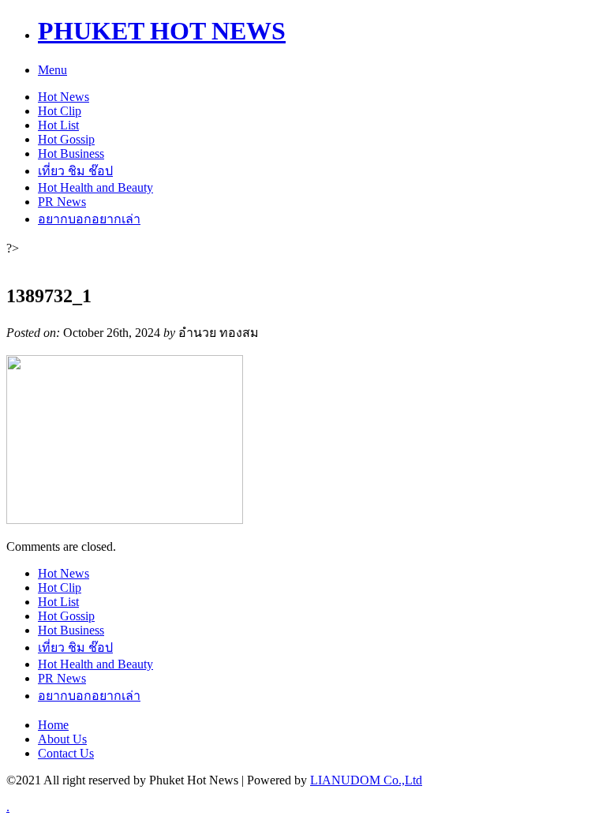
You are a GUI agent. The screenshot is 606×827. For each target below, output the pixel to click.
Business (71, 153)
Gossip (66, 139)
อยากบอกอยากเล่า (89, 219)
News (63, 96)
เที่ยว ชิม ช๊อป (75, 171)
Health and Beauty (95, 187)
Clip (59, 111)
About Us (62, 739)
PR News (62, 201)
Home (53, 725)
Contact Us (66, 753)
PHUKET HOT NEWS (162, 31)
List (58, 125)
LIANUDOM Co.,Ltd (366, 780)
